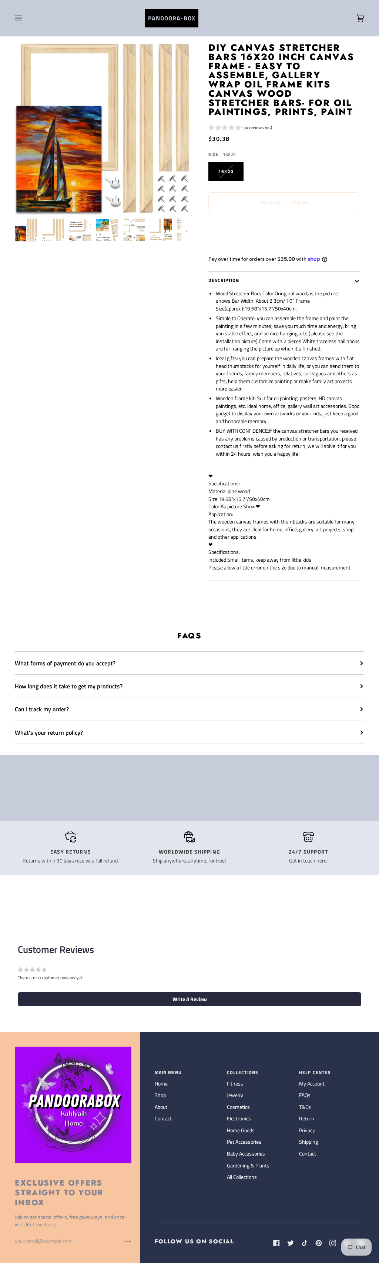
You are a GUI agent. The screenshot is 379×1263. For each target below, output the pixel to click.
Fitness (235, 1083)
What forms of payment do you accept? (65, 663)
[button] (240, 128)
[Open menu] (26, 18)
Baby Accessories (246, 1153)
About (161, 1107)
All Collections (242, 1177)
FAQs (305, 1095)
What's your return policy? (49, 732)
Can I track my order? (42, 709)
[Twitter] (290, 1243)
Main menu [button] (168, 1072)
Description (223, 280)
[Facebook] (276, 1243)
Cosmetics (238, 1107)
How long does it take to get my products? (69, 686)
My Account (312, 1083)
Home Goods (241, 1130)
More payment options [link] (233, 246)
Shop (160, 1095)
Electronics (239, 1118)
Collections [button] (242, 1072)
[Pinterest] (318, 1243)
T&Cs (305, 1107)
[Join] (121, 1241)
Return (306, 1118)
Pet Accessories (244, 1142)
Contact (163, 1118)
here (321, 860)
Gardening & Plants (248, 1165)
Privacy (307, 1130)
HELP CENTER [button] (315, 1072)
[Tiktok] (304, 1243)
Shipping (308, 1142)
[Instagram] (332, 1243)
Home (161, 1083)
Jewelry (235, 1095)
